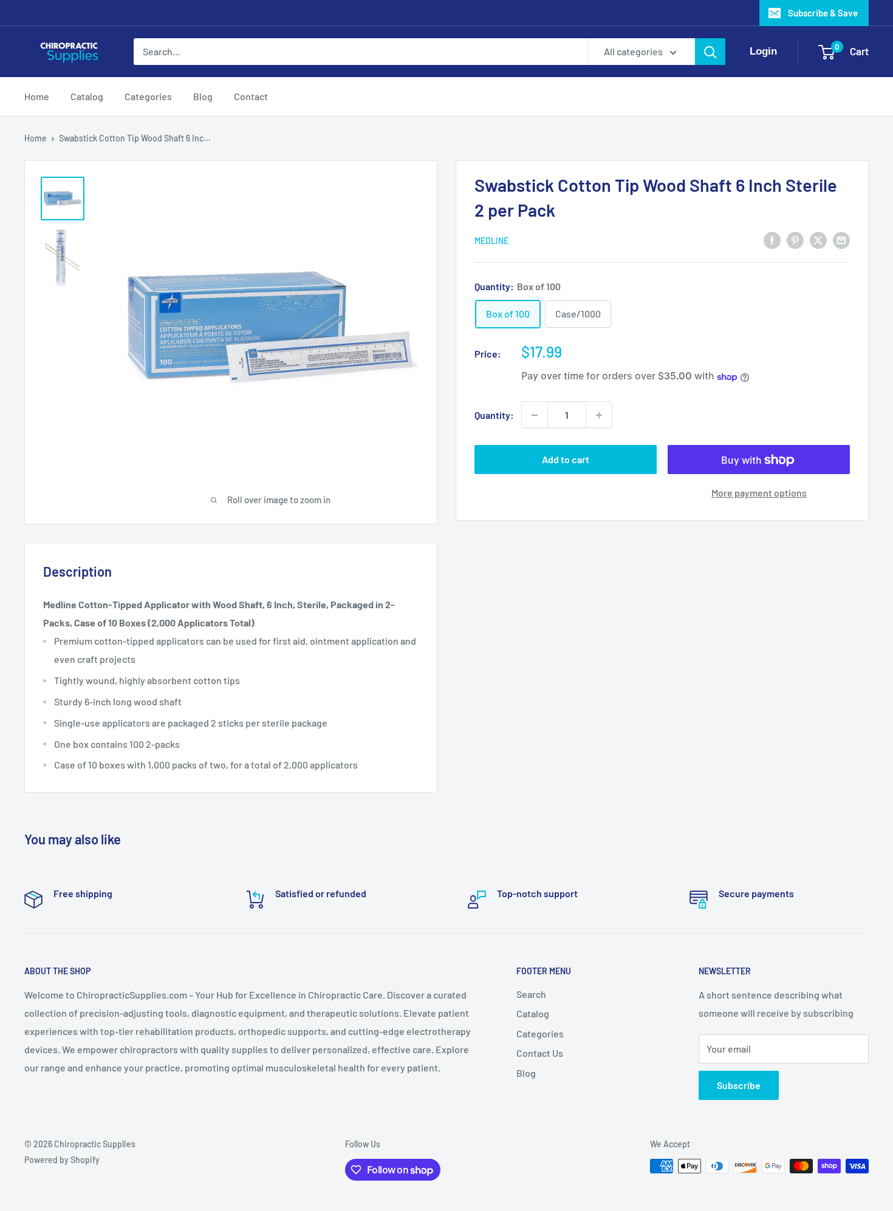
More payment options (759, 493)
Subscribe (739, 1085)
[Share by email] (841, 239)
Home (36, 96)
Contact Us (539, 1053)
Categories (148, 96)
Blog (203, 96)
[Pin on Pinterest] (795, 239)
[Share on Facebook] (772, 239)
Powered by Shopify (62, 1160)
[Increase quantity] (599, 415)
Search (531, 994)
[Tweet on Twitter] (818, 239)
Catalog (86, 96)
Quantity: (494, 415)
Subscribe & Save (823, 12)
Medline (491, 241)
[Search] (710, 51)
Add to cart (565, 460)
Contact (251, 96)
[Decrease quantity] (534, 415)
